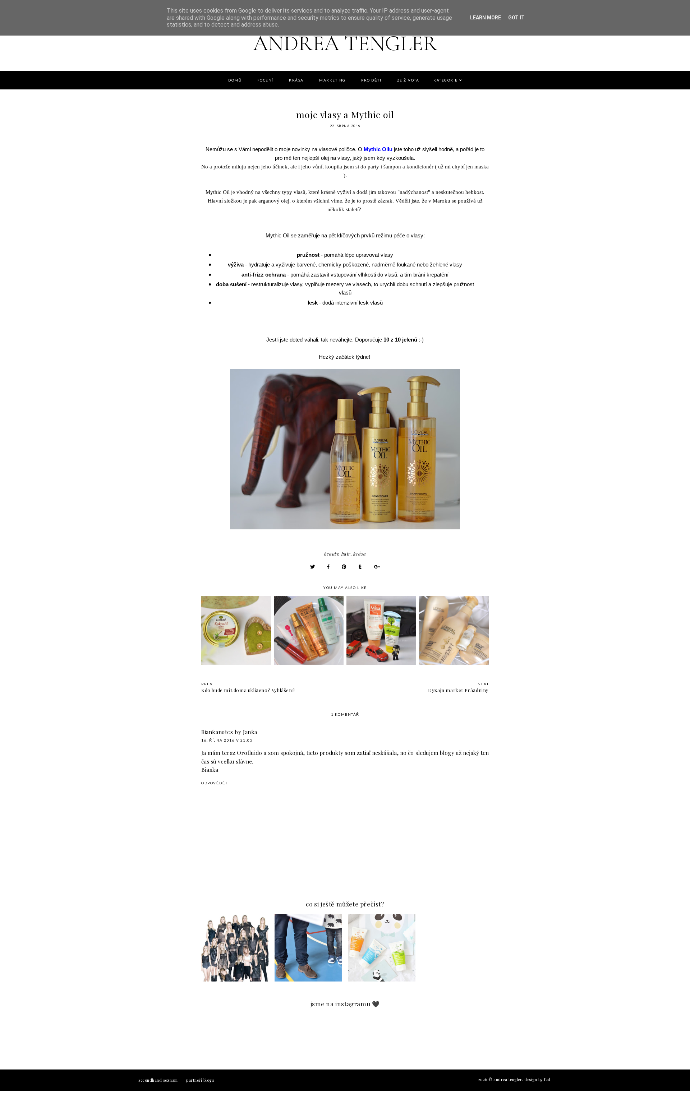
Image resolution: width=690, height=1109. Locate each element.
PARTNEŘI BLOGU (200, 1080)
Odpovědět (214, 783)
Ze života (408, 80)
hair (346, 554)
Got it (516, 17)
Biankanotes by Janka (229, 732)
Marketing (332, 80)
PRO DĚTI (371, 80)
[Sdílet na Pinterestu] (344, 566)
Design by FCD (537, 1079)
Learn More (485, 17)
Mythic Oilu (378, 149)
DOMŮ (235, 80)
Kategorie (445, 80)
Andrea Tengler (345, 43)
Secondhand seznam (158, 1080)
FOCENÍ (265, 80)
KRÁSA (296, 80)
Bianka (209, 769)
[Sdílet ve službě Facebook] (328, 566)
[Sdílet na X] (312, 566)
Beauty (331, 554)
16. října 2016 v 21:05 (227, 740)
